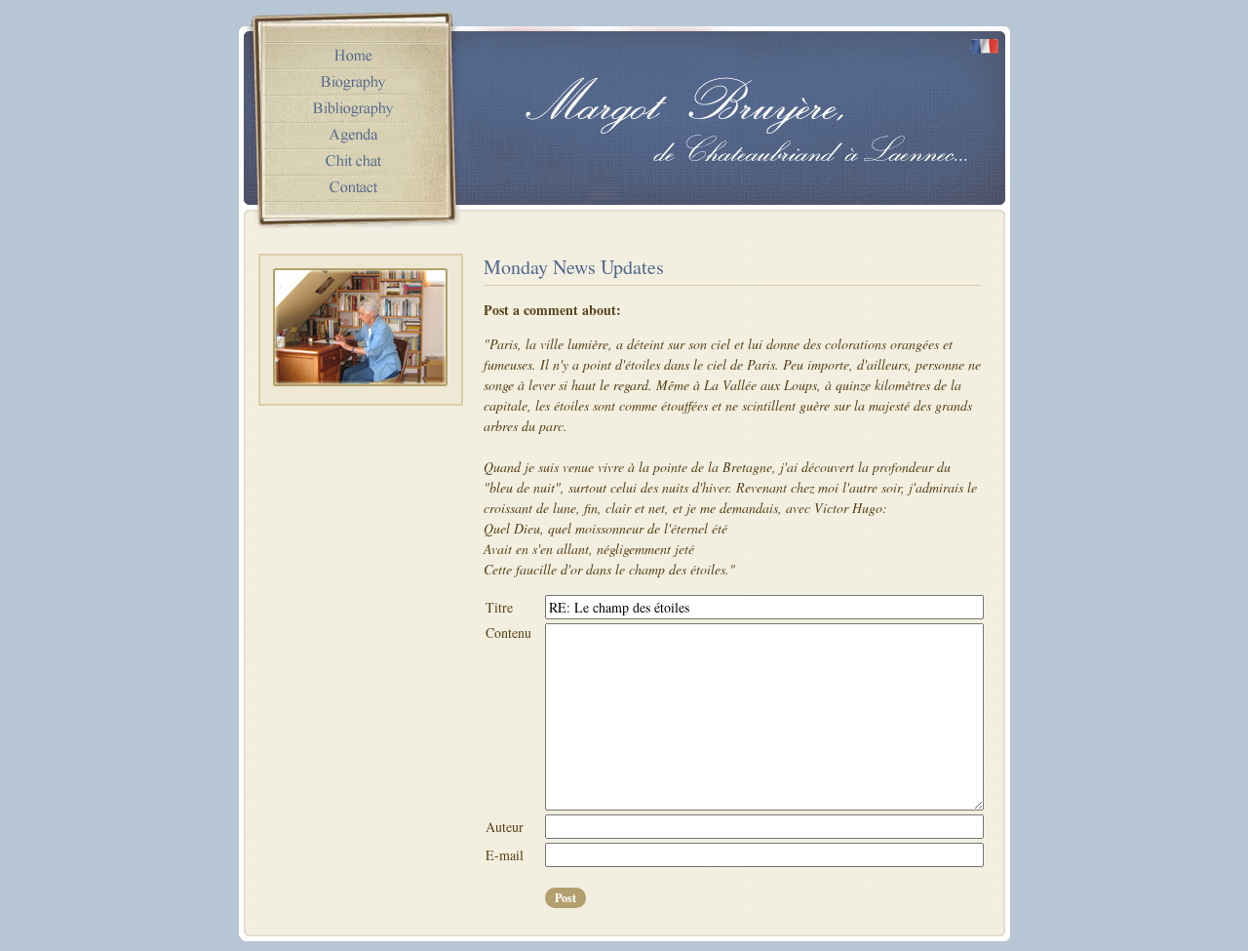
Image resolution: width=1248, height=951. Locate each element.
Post (565, 898)
